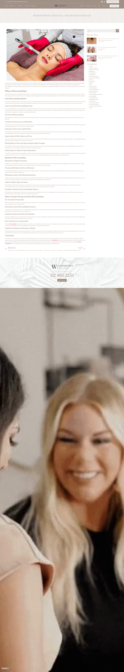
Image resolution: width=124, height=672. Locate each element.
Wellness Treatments (94, 69)
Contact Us (105, 5)
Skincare (33, 5)
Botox (90, 107)
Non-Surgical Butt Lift (94, 89)
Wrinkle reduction (93, 68)
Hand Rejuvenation (93, 97)
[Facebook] (102, 1)
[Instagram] (104, 1)
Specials (88, 5)
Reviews (94, 5)
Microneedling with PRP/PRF (95, 94)
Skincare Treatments (93, 76)
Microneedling (92, 96)
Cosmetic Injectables (94, 104)
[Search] (117, 30)
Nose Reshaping (93, 87)
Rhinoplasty (92, 81)
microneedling (12, 224)
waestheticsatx (92, 73)
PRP (90, 84)
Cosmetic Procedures (94, 102)
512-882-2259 (62, 275)
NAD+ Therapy (92, 92)
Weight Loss (92, 71)
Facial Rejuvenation (93, 99)
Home (6, 5)
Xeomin (91, 66)
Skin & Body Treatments (94, 78)
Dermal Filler (92, 101)
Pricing (27, 5)
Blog (99, 5)
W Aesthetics (55, 240)
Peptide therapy (93, 86)
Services (19, 5)
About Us (11, 5)
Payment (82, 5)
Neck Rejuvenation (93, 91)
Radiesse (91, 82)
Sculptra (91, 79)
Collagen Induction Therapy (95, 106)
